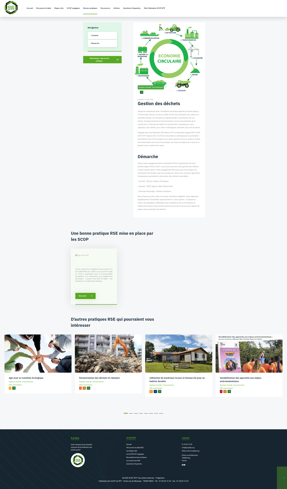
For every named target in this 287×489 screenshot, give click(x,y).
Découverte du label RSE (135, 447)
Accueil (129, 444)
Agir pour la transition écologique (26, 377)
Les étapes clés (131, 451)
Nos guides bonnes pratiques (136, 457)
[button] (126, 413)
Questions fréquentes (134, 464)
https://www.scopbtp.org (190, 451)
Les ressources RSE (133, 461)
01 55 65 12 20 (187, 444)
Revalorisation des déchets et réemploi (99, 377)
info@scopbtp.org (188, 447)
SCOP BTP (133, 478)
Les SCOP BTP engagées (135, 454)
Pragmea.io (160, 478)
